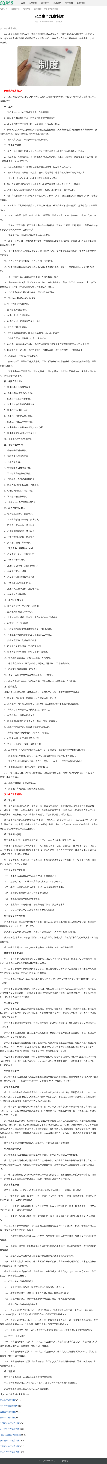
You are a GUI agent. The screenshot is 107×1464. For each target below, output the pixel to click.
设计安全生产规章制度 (10, 1441)
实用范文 (33, 3)
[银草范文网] (6, 2)
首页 (23, 3)
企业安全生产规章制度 (10, 1429)
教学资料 (69, 3)
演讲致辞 (57, 3)
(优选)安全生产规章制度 (10, 1435)
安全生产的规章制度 (9, 1406)
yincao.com (57, 1461)
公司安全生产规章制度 (10, 1423)
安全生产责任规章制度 (10, 1452)
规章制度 (37, 9)
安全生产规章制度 (8, 1400)
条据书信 (81, 3)
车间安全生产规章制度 (10, 1446)
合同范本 (45, 3)
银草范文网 (15, 9)
